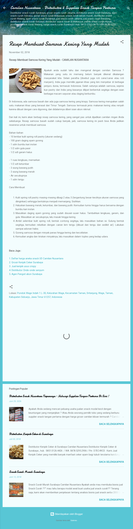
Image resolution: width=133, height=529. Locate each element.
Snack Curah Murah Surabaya (27, 472)
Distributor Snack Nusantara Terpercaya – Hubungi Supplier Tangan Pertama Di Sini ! (59, 396)
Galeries (74, 520)
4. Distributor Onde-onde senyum (26, 270)
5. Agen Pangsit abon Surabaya (25, 274)
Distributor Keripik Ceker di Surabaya (31, 434)
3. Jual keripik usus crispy (22, 266)
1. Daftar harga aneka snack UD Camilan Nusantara (36, 258)
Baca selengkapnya (111, 424)
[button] (122, 42)
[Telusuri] (128, 9)
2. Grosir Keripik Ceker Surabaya (26, 262)
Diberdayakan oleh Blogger (68, 514)
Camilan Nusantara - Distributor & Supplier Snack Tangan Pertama (62, 7)
